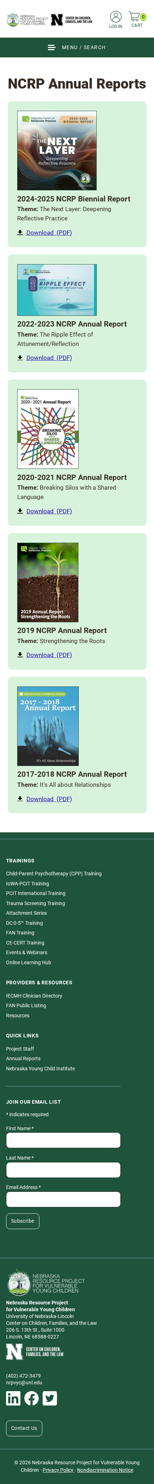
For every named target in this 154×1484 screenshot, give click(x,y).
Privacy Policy (58, 1470)
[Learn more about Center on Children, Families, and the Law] (77, 1351)
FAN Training (20, 933)
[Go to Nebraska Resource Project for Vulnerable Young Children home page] (49, 19)
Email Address (23, 1187)
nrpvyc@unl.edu (24, 1383)
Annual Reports (23, 1059)
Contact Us (24, 1428)
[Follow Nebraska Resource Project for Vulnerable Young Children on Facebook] (31, 1398)
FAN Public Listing (26, 1006)
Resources (17, 1016)
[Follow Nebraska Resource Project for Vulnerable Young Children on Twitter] (50, 1398)
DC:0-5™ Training (24, 923)
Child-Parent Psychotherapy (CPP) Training (54, 874)
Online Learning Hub (28, 963)
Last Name (20, 1158)
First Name (20, 1129)
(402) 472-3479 (23, 1376)
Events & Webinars (26, 953)
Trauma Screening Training (35, 903)
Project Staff (20, 1049)
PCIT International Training (36, 893)
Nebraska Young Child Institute (40, 1069)
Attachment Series (26, 913)
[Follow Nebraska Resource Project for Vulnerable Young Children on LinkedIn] (13, 1398)
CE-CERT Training (25, 943)
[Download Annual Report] (57, 150)
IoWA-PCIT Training (27, 884)
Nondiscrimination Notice (105, 1470)
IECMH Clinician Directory (34, 996)
